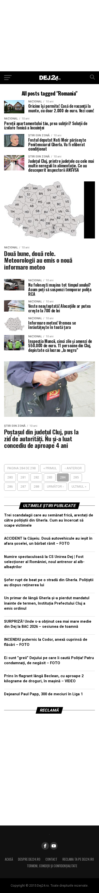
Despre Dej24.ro (29, 859)
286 (10, 486)
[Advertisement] (49, 35)
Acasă (9, 859)
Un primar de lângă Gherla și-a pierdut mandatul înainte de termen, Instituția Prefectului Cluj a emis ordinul (46, 603)
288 (36, 486)
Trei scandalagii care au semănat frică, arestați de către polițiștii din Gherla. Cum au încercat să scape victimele (48, 520)
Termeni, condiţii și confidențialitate (52, 865)
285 (76, 477)
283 (49, 477)
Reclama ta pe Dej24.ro (78, 859)
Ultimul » (79, 486)
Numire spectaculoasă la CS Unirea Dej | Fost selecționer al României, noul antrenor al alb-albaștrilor (44, 562)
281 (23, 477)
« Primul (50, 468)
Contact (51, 859)
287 (23, 486)
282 (36, 477)
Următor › (55, 486)
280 (10, 477)
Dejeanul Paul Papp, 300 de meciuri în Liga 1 (43, 694)
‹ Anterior (73, 468)
